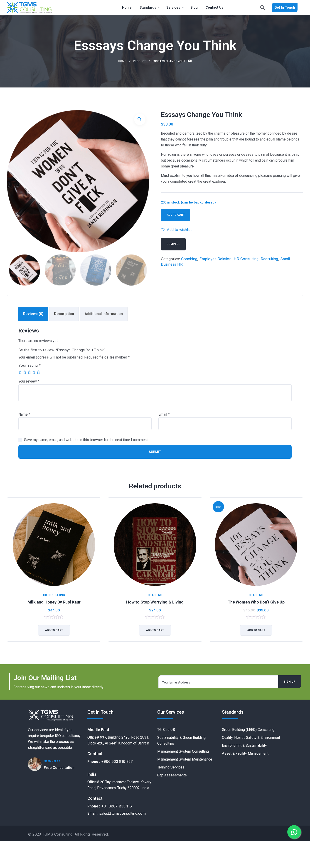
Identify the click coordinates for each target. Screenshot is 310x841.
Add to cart (176, 214)
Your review (28, 381)
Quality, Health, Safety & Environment (251, 737)
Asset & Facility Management (245, 753)
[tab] (33, 314)
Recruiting (269, 259)
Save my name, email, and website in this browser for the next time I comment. (86, 440)
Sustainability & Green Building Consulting (181, 740)
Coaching (189, 259)
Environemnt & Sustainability (244, 745)
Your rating (29, 365)
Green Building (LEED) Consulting (248, 729)
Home (122, 61)
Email (164, 414)
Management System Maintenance (184, 759)
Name (24, 414)
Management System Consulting (183, 751)
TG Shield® (166, 729)
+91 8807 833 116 (116, 806)
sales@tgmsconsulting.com (122, 813)
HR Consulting (246, 259)
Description (64, 314)
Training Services (171, 767)
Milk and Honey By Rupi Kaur (54, 602)
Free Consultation (59, 768)
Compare (173, 244)
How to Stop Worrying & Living (155, 602)
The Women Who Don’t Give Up (256, 602)
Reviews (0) (33, 314)
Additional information (104, 314)
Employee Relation (215, 259)
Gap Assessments (172, 775)
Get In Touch (284, 7)
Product (139, 61)
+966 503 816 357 (117, 761)
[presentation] (7, 572)
